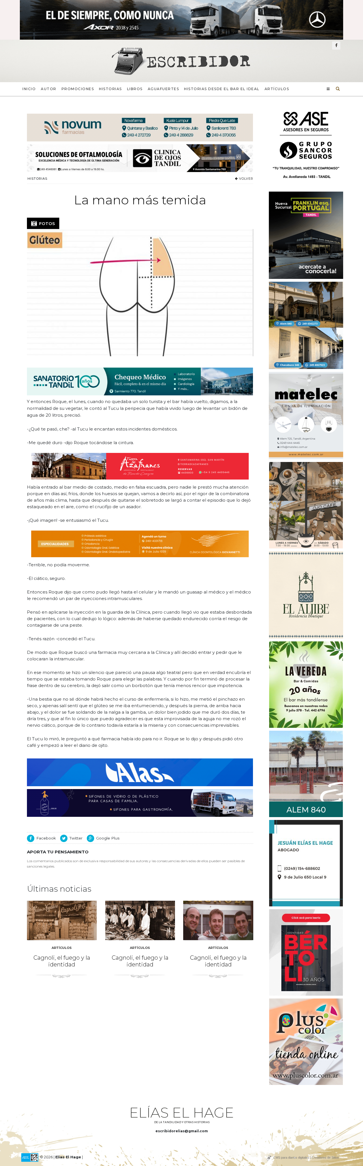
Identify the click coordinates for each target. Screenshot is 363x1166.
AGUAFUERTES (163, 89)
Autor (48, 89)
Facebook (46, 838)
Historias (110, 89)
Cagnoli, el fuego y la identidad (61, 961)
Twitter (76, 838)
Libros (135, 89)
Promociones (78, 89)
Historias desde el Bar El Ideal (221, 89)
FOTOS (46, 223)
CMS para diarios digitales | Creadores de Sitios (306, 1157)
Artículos (277, 89)
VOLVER (245, 179)
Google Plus (107, 838)
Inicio (29, 89)
